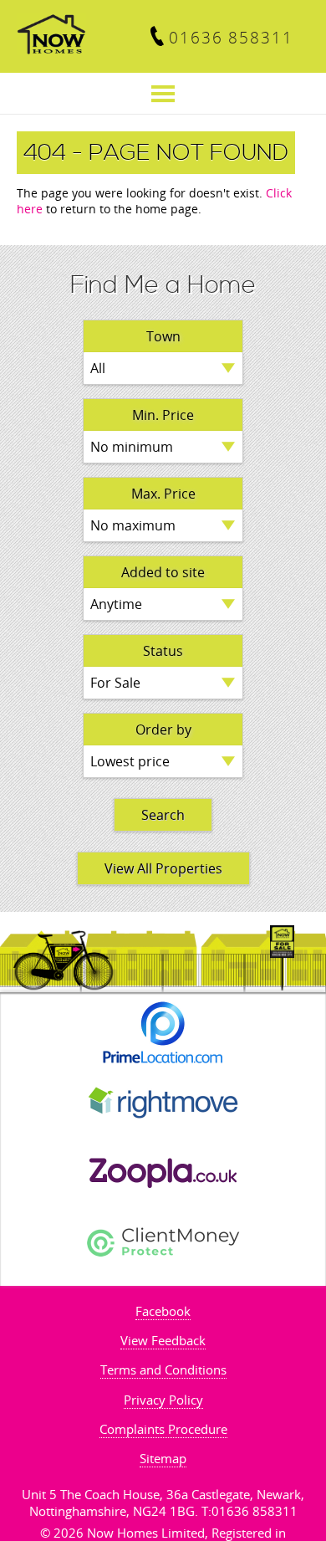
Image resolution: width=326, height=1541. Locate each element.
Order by (163, 729)
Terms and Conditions (163, 1369)
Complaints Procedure (163, 1429)
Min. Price (163, 415)
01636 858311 (231, 37)
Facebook (163, 1311)
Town (163, 336)
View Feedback (163, 1340)
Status (163, 651)
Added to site (163, 572)
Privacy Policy (163, 1399)
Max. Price (163, 493)
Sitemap (163, 1458)
